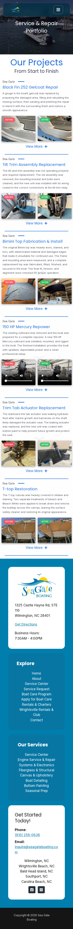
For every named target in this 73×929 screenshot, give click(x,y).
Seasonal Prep (36, 791)
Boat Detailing (36, 781)
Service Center (36, 684)
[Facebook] (31, 889)
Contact (36, 720)
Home (36, 673)
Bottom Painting (36, 786)
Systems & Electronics (36, 765)
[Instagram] (41, 889)
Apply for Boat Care (36, 699)
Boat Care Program (36, 694)
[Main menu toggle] (58, 9)
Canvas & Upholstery (36, 775)
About (36, 679)
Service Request (36, 689)
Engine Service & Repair (36, 760)
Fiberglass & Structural (36, 770)
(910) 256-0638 (27, 835)
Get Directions (26, 624)
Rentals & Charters (36, 705)
